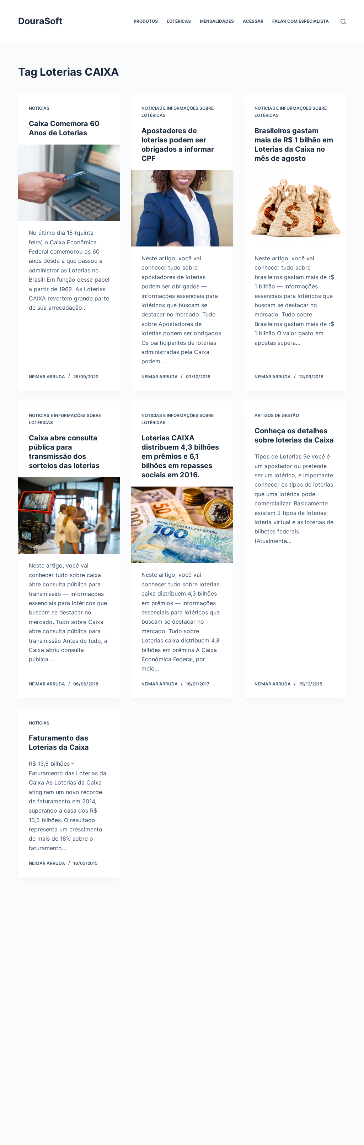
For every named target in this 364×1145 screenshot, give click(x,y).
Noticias (39, 108)
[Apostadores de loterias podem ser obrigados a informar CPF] (182, 208)
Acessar (253, 21)
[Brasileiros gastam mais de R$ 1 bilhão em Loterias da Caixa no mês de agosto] (295, 208)
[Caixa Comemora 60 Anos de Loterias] (69, 183)
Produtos (146, 21)
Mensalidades (217, 21)
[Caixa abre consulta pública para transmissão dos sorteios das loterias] (69, 515)
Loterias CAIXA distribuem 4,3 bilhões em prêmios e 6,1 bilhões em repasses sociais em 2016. (180, 456)
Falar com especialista (300, 21)
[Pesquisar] (343, 21)
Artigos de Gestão (277, 415)
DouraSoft (40, 21)
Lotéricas (179, 21)
